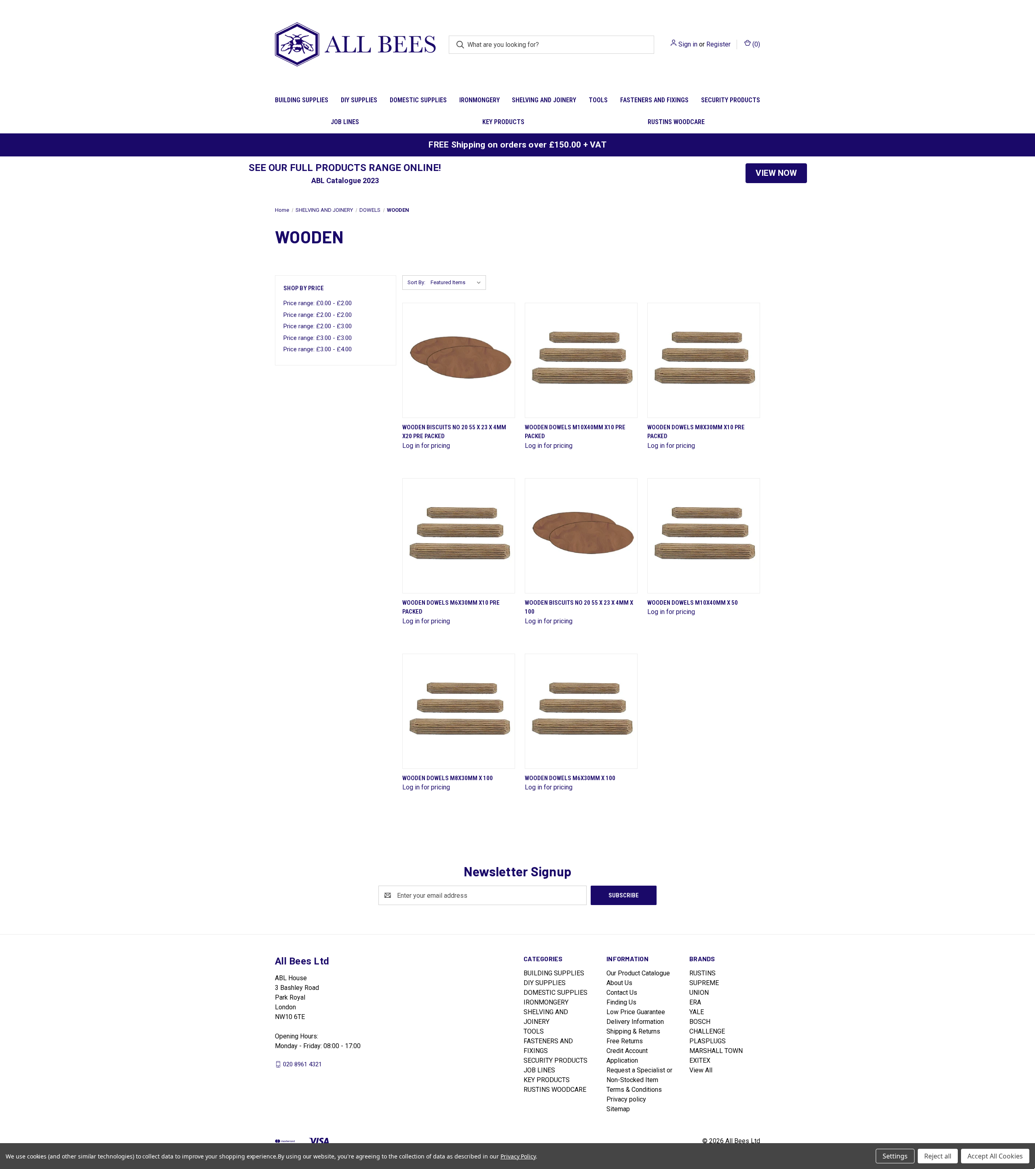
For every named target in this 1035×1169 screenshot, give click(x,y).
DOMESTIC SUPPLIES (418, 100)
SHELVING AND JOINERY (544, 100)
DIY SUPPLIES (359, 100)
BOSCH (699, 1022)
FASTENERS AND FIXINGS (654, 100)
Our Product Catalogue (638, 973)
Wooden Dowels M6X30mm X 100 (570, 778)
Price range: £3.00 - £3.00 (317, 338)
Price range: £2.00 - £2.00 (317, 315)
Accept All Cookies (995, 1156)
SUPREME (704, 983)
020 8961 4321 (302, 1064)
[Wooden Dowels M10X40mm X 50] (703, 536)
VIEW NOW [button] (776, 173)
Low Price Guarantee (635, 1012)
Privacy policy (626, 1099)
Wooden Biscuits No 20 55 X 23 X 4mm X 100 (579, 607)
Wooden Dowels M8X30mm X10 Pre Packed (696, 432)
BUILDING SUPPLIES (301, 100)
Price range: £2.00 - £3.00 (317, 326)
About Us (619, 983)
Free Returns (624, 1041)
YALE (696, 1012)
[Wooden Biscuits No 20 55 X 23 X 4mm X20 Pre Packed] (458, 360)
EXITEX (699, 1060)
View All (700, 1070)
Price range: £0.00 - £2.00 (317, 303)
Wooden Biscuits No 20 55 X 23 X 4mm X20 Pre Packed (454, 432)
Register (718, 44)
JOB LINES (345, 122)
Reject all (937, 1156)
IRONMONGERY (479, 100)
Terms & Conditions (634, 1089)
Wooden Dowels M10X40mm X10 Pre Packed (575, 432)
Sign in (687, 44)
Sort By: (416, 282)
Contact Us (621, 992)
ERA (695, 1002)
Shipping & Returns (633, 1031)
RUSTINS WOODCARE (676, 122)
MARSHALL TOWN (716, 1051)
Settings (895, 1156)
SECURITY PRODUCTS (730, 100)
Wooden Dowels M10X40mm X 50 (692, 602)
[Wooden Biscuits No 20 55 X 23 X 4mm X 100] (581, 536)
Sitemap (618, 1109)
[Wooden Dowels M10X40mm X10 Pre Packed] (581, 360)
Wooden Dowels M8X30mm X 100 (447, 778)
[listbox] (457, 282)
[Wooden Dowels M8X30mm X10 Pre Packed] (703, 360)
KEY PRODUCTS (503, 122)
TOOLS (598, 100)
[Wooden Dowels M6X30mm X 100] (581, 711)
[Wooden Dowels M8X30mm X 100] (458, 711)
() (755, 44)
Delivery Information (635, 1022)
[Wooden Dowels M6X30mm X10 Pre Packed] (458, 536)
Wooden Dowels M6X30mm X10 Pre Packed (451, 607)
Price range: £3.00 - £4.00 (317, 349)
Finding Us (621, 1002)
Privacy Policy (518, 1156)
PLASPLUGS (707, 1041)
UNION (699, 992)
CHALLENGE (707, 1031)
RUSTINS (702, 973)
